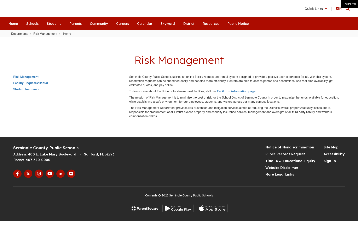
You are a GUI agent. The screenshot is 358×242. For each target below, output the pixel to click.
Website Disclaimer (281, 168)
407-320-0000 (38, 160)
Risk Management (45, 33)
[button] (316, 9)
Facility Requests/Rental (30, 83)
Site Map (331, 147)
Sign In (330, 161)
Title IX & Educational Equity (290, 161)
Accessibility (334, 154)
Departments (19, 33)
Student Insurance (26, 89)
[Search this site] (348, 9)
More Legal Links (279, 174)
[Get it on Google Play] (178, 208)
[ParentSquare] (145, 208)
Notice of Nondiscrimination (289, 147)
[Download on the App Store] (212, 208)
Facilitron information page (236, 91)
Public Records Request (285, 154)
